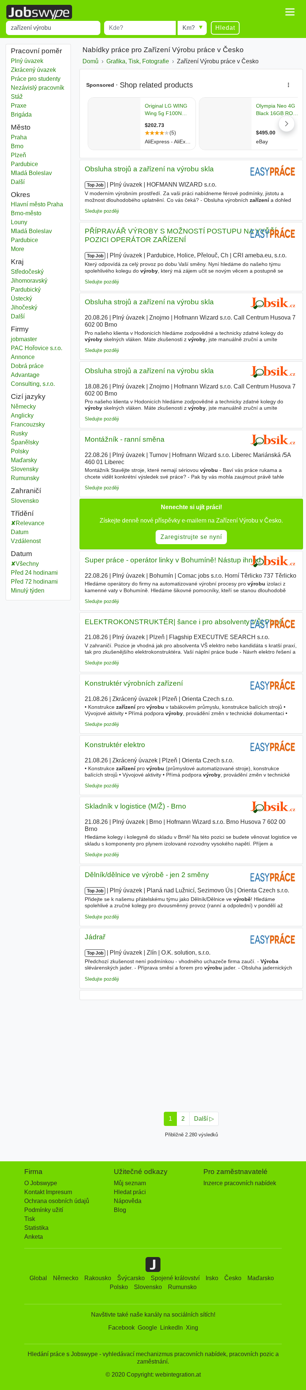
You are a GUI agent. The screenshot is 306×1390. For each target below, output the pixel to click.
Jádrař (95, 937)
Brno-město (34, 213)
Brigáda (21, 114)
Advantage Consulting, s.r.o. (33, 379)
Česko (232, 1278)
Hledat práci (130, 1192)
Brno (31, 146)
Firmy (20, 329)
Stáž (17, 96)
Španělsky (25, 442)
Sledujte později (102, 211)
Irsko (212, 1278)
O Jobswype (40, 1183)
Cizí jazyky (28, 396)
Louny (31, 222)
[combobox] (53, 28)
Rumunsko (182, 1287)
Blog (120, 1210)
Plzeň (31, 155)
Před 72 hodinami (34, 581)
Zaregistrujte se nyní (191, 537)
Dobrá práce (27, 366)
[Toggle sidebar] (290, 12)
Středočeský (32, 272)
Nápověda (127, 1201)
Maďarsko (260, 1278)
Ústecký (31, 298)
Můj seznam (130, 1183)
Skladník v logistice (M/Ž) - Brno (135, 806)
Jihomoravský (34, 280)
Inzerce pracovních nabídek (239, 1183)
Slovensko (31, 501)
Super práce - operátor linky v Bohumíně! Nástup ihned (173, 560)
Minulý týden (27, 590)
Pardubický (31, 289)
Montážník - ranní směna (125, 439)
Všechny (27, 564)
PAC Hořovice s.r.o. (36, 348)
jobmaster (24, 339)
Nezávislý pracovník (37, 88)
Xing (192, 1327)
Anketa (33, 1237)
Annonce (23, 357)
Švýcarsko (131, 1278)
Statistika (36, 1228)
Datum (19, 532)
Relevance (30, 523)
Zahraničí (26, 491)
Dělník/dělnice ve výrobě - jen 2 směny (147, 875)
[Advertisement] (191, 1054)
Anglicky (22, 415)
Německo (65, 1278)
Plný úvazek (27, 61)
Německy (23, 406)
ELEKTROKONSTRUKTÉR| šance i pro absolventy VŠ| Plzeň (184, 622)
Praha (31, 137)
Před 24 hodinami (34, 572)
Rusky (19, 433)
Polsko (119, 1287)
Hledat (225, 28)
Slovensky (24, 469)
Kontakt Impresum (48, 1192)
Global (38, 1278)
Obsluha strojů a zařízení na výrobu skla (149, 169)
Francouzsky (28, 424)
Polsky (20, 451)
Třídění (22, 513)
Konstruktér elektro (115, 745)
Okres (20, 195)
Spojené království (175, 1278)
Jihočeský (31, 307)
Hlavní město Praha (38, 204)
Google (147, 1327)
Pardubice (31, 164)
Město (21, 127)
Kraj (17, 262)
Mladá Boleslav (31, 173)
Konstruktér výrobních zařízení (134, 683)
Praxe (18, 105)
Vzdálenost (26, 541)
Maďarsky (24, 460)
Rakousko (97, 1278)
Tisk (29, 1219)
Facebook (121, 1327)
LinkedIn (171, 1327)
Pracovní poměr (36, 51)
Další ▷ (204, 1119)
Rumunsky (25, 478)
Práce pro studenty (35, 79)
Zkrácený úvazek (33, 70)
